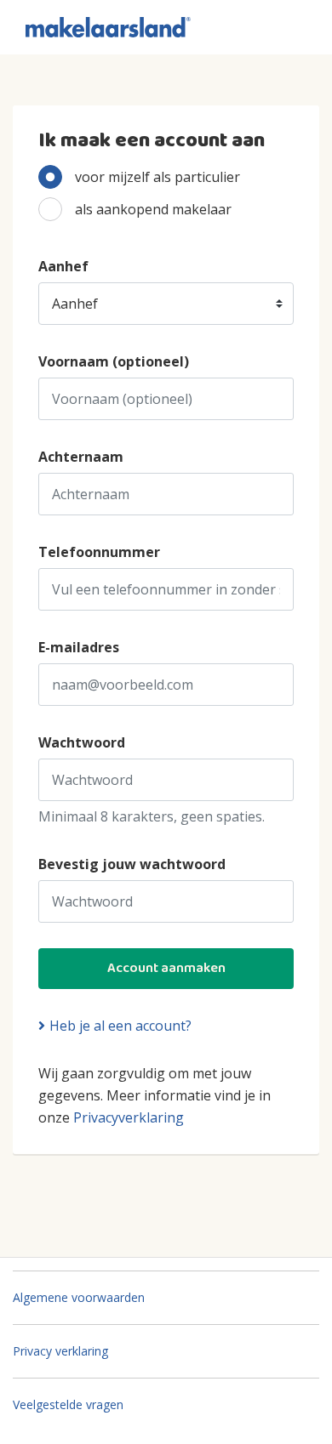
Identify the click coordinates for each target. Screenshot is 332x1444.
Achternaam (80, 456)
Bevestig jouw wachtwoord (132, 864)
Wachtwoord (81, 742)
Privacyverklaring (128, 1117)
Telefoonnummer (99, 552)
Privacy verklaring (60, 1351)
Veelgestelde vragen (68, 1404)
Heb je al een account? (120, 1025)
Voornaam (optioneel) (113, 361)
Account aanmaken (166, 968)
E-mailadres (78, 647)
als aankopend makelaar (153, 209)
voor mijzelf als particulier (157, 177)
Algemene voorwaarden (79, 1297)
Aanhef (63, 266)
